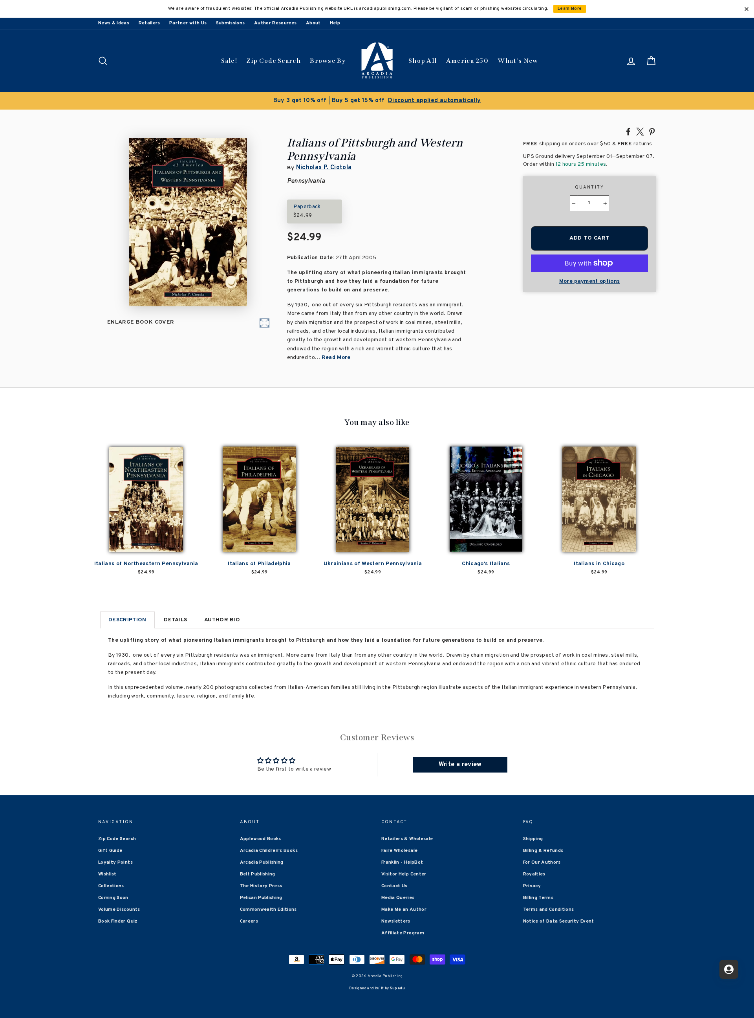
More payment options (589, 281)
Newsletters (395, 921)
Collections (111, 886)
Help (335, 23)
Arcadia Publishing (262, 862)
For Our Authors (542, 862)
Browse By (328, 60)
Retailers (149, 23)
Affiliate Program (402, 933)
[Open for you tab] (728, 969)
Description (127, 620)
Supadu (397, 988)
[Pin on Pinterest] (652, 131)
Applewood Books (260, 839)
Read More (336, 357)
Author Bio (222, 620)
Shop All (422, 60)
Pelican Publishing (261, 898)
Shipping (533, 839)
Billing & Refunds (543, 851)
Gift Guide (110, 851)
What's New (518, 60)
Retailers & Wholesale (407, 839)
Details (175, 620)
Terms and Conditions (548, 909)
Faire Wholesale (399, 851)
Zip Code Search (273, 60)
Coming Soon (113, 898)
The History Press (261, 886)
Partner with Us (188, 23)
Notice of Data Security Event (558, 921)
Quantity (589, 187)
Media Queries (398, 898)
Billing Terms (538, 898)
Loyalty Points (115, 862)
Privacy (532, 886)
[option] (377, 101)
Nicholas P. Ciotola (324, 168)
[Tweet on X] (640, 131)
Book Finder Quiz (118, 921)
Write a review (460, 765)
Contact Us (394, 886)
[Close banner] (746, 9)
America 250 (467, 60)
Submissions (230, 23)
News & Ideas (113, 23)
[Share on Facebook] (628, 131)
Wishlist (107, 874)
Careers (249, 921)
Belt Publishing (257, 874)
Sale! (229, 60)
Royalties (534, 874)
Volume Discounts (119, 909)
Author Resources (275, 23)
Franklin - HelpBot (402, 862)
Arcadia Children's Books (269, 851)
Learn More (570, 8)
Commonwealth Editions (268, 909)
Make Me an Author (403, 909)
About (313, 23)
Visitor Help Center (403, 874)
